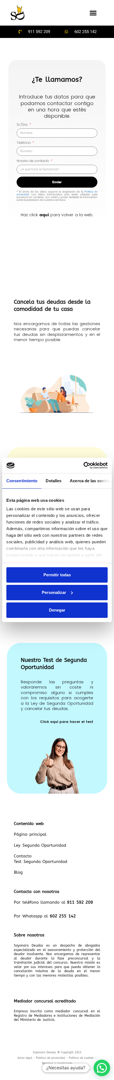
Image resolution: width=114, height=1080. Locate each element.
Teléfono (24, 142)
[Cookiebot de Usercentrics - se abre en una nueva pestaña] (83, 465)
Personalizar (54, 592)
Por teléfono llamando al (53, 902)
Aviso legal (24, 1058)
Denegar (57, 610)
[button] (93, 12)
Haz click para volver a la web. (57, 215)
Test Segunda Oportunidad (40, 861)
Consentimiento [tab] (21, 480)
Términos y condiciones (57, 1063)
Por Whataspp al (45, 916)
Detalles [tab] (53, 480)
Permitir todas (57, 574)
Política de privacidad (50, 1058)
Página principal (30, 834)
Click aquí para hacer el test (66, 721)
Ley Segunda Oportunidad (40, 845)
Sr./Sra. (23, 124)
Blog (18, 872)
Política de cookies (81, 1058)
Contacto (23, 856)
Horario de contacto (33, 160)
